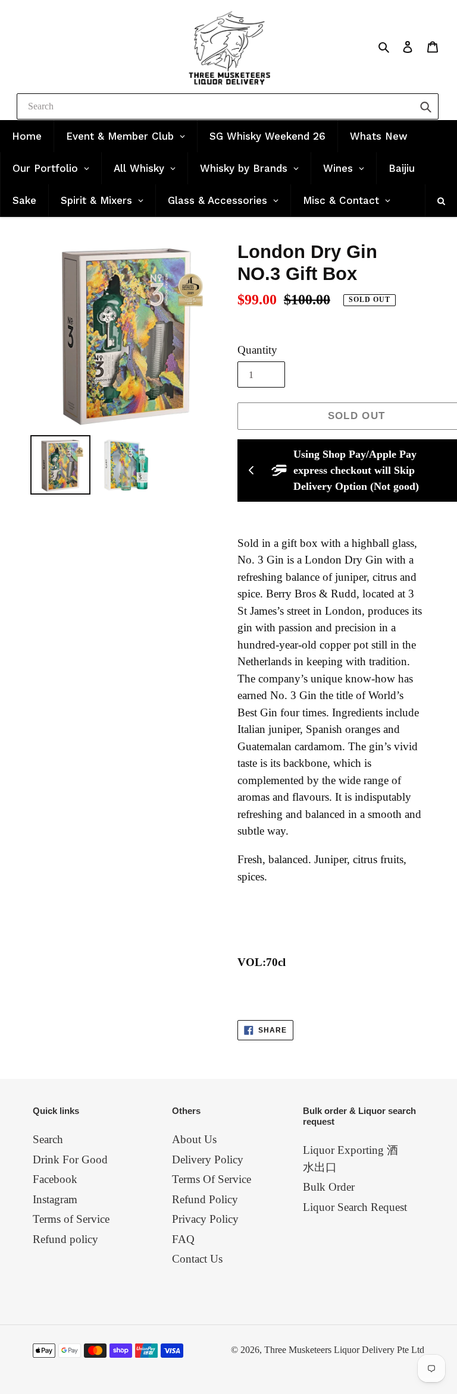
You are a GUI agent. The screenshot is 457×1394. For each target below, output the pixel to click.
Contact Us (197, 1259)
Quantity (257, 350)
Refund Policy (205, 1199)
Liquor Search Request (355, 1207)
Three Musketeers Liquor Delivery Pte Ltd (344, 1350)
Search (48, 1139)
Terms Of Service (211, 1179)
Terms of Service (71, 1219)
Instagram (55, 1199)
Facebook (55, 1179)
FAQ (183, 1239)
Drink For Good (70, 1159)
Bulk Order (329, 1187)
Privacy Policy (205, 1219)
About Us (194, 1139)
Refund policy (65, 1239)
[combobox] (228, 106)
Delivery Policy (207, 1159)
